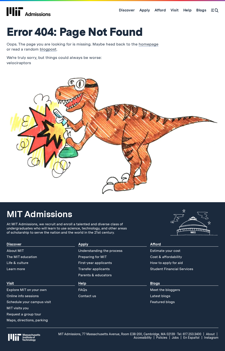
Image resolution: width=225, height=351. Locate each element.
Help (82, 283)
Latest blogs (160, 296)
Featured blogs (162, 302)
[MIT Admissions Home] (29, 10)
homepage (148, 44)
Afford (155, 244)
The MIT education (22, 257)
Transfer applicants (94, 269)
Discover (14, 244)
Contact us (87, 296)
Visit (10, 283)
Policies (161, 337)
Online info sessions (23, 296)
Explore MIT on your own (27, 290)
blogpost (48, 49)
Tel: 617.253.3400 (189, 334)
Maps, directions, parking (27, 320)
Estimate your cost (165, 251)
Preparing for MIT (92, 257)
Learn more (16, 269)
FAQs (82, 290)
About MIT (15, 251)
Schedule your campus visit (29, 302)
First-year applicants (95, 263)
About (210, 334)
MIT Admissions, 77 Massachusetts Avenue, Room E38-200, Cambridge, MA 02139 (116, 334)
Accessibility (143, 337)
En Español (191, 337)
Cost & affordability (166, 257)
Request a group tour (24, 314)
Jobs (175, 337)
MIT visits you (18, 308)
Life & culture (17, 263)
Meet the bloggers (165, 290)
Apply (83, 244)
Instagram (211, 337)
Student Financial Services (171, 269)
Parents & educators (95, 275)
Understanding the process (100, 251)
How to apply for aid (166, 263)
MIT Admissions (39, 214)
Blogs (155, 283)
